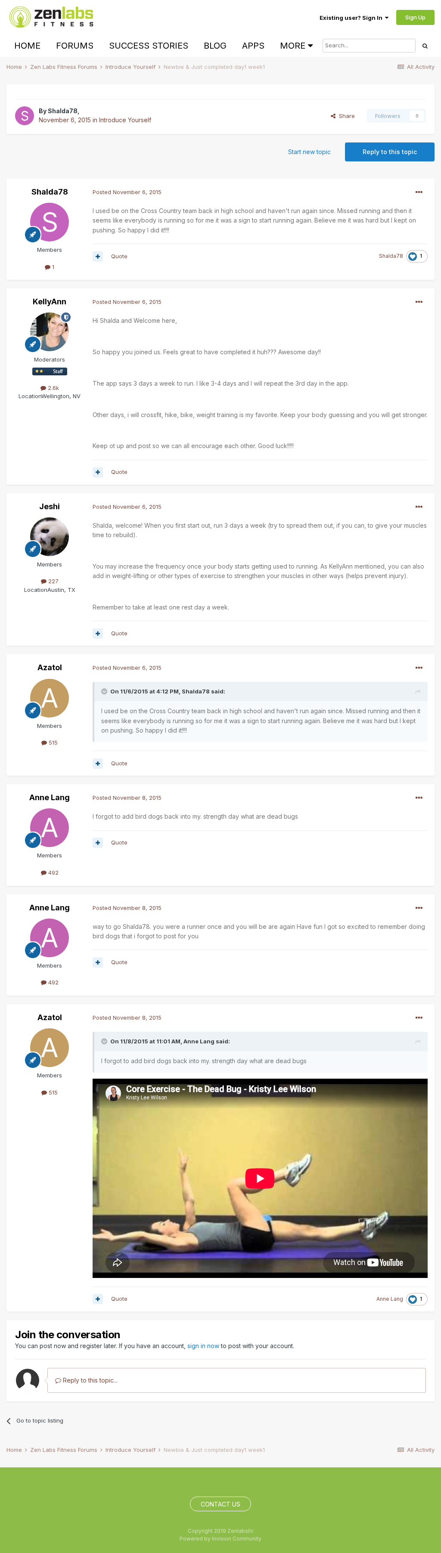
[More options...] (419, 192)
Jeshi (49, 506)
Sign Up (415, 17)
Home (27, 45)
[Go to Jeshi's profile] (49, 536)
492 (53, 872)
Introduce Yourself (125, 120)
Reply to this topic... (89, 1380)
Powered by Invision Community (220, 1538)
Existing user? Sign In (352, 17)
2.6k (52, 387)
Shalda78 (63, 110)
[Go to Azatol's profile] (49, 698)
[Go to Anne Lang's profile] (49, 827)
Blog (215, 45)
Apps (253, 45)
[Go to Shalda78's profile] (24, 115)
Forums (74, 45)
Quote (119, 256)
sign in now (203, 1345)
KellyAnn (49, 301)
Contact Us (220, 1504)
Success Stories (148, 45)
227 (53, 581)
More (292, 45)
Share (345, 115)
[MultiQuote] (98, 256)
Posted (127, 192)
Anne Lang (49, 797)
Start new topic (309, 151)
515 (52, 742)
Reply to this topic (390, 151)
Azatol (49, 667)
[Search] (425, 46)
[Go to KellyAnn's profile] (49, 331)
